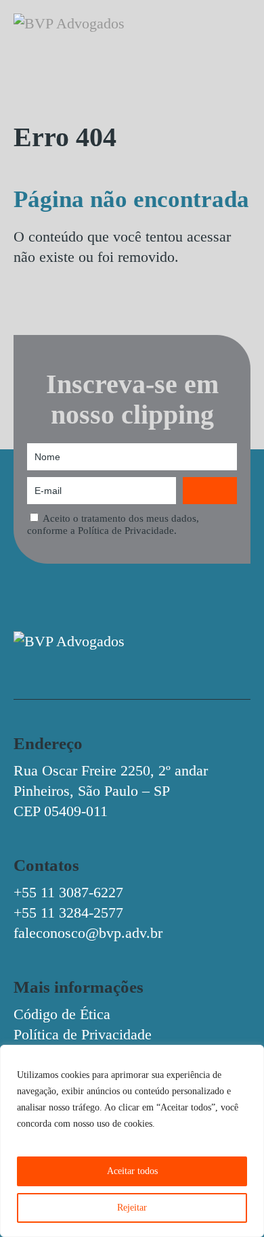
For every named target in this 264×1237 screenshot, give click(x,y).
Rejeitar (132, 1207)
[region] (132, 1141)
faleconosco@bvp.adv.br (88, 932)
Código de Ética (62, 1014)
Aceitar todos (132, 1171)
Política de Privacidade (83, 1034)
